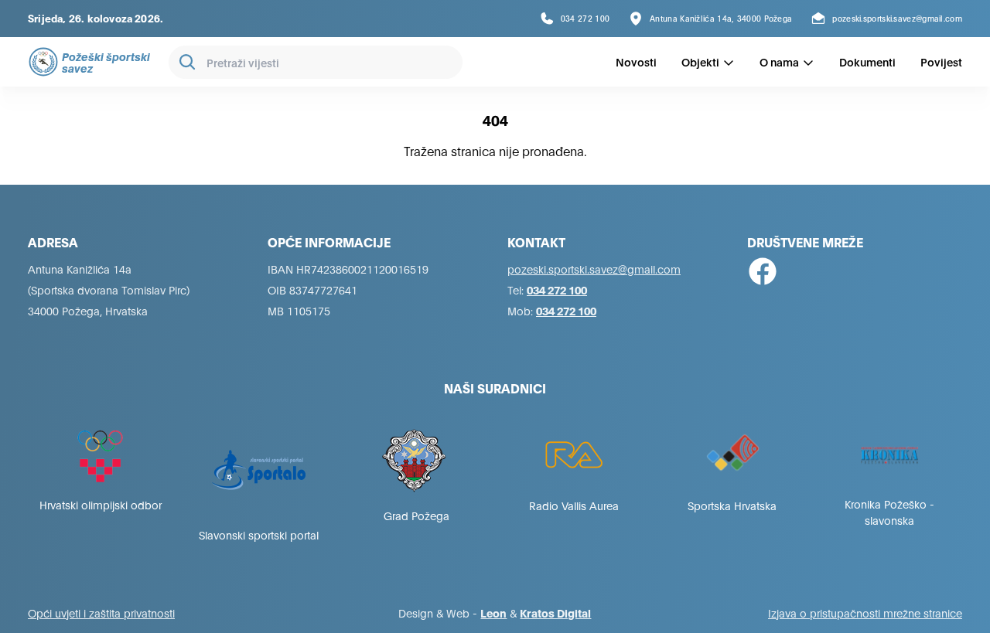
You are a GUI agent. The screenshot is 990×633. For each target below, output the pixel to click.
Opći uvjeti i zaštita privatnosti (101, 612)
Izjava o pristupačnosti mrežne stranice (865, 612)
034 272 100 (557, 289)
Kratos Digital (555, 612)
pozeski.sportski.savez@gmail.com (594, 268)
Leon (493, 612)
